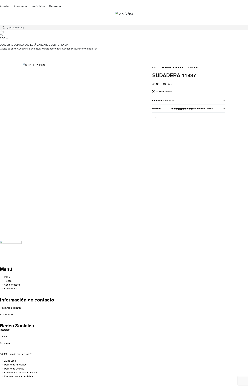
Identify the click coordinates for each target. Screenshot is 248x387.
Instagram (5, 329)
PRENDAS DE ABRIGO (172, 67)
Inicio (154, 67)
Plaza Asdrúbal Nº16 (10, 307)
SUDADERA (192, 67)
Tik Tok (3, 336)
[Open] (1, 35)
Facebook (5, 343)
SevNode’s (26, 354)
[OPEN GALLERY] (80, 140)
